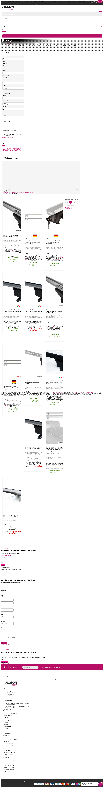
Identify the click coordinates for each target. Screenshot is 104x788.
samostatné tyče (79, 392)
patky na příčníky (89, 392)
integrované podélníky (58, 392)
